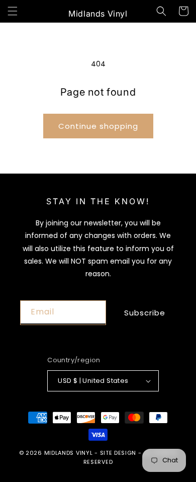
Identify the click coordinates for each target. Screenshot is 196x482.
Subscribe (144, 312)
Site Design (118, 453)
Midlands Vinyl (68, 453)
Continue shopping (98, 126)
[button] (13, 11)
